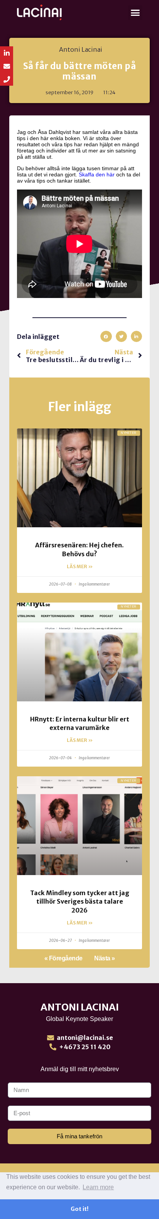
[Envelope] (6, 66)
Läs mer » (80, 566)
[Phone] (6, 79)
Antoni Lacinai (80, 1007)
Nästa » (104, 958)
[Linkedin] (6, 52)
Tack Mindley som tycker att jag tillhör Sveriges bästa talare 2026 (79, 901)
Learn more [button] (98, 1187)
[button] (135, 12)
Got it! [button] (79, 1208)
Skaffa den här (97, 174)
